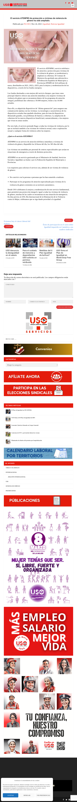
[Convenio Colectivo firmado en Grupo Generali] (8, 426)
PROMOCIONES (11, 490)
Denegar (27, 795)
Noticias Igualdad (57, 24)
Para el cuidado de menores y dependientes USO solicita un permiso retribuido (30, 256)
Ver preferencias (43, 795)
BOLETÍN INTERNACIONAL (17, 477)
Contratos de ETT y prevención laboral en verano (25, 433)
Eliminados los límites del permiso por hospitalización (26, 440)
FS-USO (27, 24)
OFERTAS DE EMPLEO (13, 486)
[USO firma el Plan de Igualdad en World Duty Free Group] (63, 243)
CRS (7, 481)
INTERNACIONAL (11, 472)
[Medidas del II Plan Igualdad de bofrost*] (46, 243)
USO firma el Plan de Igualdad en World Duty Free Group (63, 255)
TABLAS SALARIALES (12, 467)
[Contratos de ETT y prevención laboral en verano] (8, 434)
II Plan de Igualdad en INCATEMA (21, 410)
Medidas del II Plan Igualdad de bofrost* (45, 253)
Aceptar (10, 795)
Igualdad (46, 24)
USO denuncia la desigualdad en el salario (12, 253)
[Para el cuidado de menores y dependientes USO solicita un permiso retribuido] (30, 243)
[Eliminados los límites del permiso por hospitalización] (8, 441)
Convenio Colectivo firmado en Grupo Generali (24, 425)
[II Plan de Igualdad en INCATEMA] (8, 411)
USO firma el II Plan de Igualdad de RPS (23, 417)
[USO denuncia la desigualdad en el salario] (13, 243)
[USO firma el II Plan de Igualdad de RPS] (8, 419)
